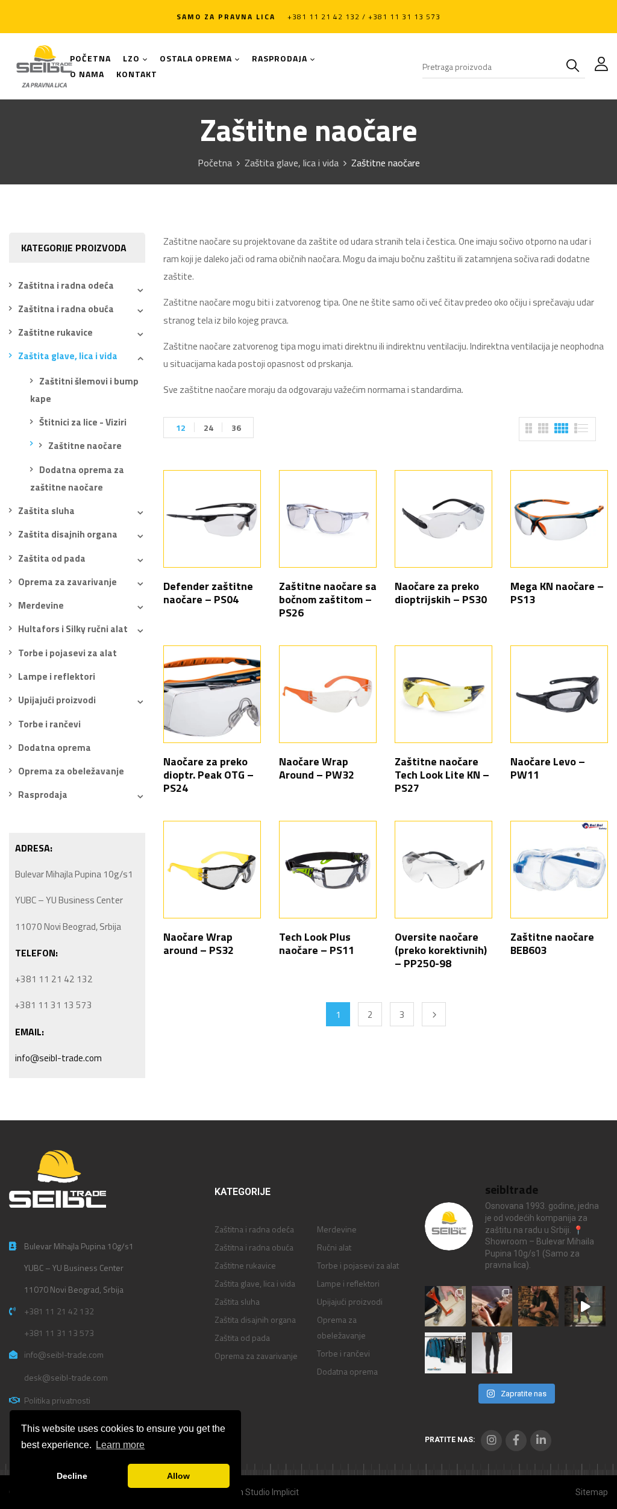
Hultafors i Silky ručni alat (73, 629)
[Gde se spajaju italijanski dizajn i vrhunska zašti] (492, 1352)
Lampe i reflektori (56, 676)
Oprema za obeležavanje (71, 771)
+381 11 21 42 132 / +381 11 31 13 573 (363, 16)
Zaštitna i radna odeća (66, 285)
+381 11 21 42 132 (59, 1311)
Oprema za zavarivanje (67, 582)
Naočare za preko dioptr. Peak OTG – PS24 (208, 774)
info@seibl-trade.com (58, 1058)
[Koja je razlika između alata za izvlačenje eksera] (445, 1306)
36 (236, 427)
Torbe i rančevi (49, 724)
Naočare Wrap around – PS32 (198, 943)
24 (208, 427)
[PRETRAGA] (575, 66)
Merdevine (41, 605)
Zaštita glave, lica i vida (292, 162)
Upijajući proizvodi (57, 700)
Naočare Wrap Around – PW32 (316, 768)
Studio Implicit (272, 1492)
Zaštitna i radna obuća (66, 309)
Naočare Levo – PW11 (547, 768)
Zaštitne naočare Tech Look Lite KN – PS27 (442, 774)
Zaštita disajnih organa (67, 534)
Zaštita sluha (46, 511)
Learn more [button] (120, 1445)
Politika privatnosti (57, 1400)
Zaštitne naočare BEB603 (552, 943)
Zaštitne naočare (85, 446)
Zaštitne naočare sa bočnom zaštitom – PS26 (328, 599)
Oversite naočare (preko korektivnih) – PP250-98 (441, 950)
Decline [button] (72, 1476)
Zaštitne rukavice (55, 332)
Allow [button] (178, 1476)
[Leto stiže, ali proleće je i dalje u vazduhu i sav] (492, 1306)
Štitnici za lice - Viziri (83, 422)
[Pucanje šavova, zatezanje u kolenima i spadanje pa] (538, 1306)
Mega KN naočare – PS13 (557, 592)
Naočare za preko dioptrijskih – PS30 (441, 592)
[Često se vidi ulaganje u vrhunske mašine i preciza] (585, 1306)
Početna (215, 162)
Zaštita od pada (52, 558)
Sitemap (591, 1492)
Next (434, 1014)
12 (181, 427)
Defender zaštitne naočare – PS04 (208, 592)
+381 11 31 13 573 (59, 1332)
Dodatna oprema (54, 747)
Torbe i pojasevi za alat (67, 653)
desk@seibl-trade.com (66, 1377)
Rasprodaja (42, 795)
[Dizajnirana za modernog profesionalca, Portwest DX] (445, 1352)
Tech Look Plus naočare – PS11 (316, 943)
